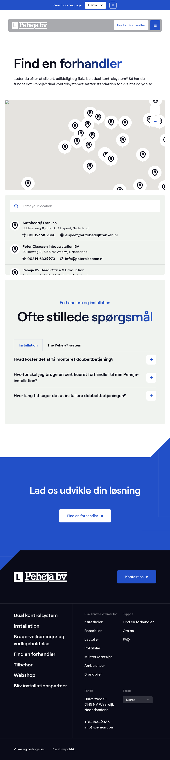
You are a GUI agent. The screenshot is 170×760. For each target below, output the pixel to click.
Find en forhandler (34, 654)
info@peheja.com (99, 727)
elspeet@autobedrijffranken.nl (91, 235)
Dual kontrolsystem (36, 615)
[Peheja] (29, 25)
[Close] (113, 5)
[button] (95, 5)
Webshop (24, 675)
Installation (26, 626)
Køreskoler (93, 622)
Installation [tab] (28, 345)
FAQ (126, 639)
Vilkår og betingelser (29, 749)
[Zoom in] (155, 110)
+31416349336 (97, 722)
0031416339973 (41, 258)
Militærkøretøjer (98, 657)
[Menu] (155, 25)
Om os (128, 630)
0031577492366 (41, 235)
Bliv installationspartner (40, 686)
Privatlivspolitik (63, 749)
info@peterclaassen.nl (84, 258)
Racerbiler (93, 630)
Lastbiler (91, 639)
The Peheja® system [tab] (64, 345)
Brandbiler (93, 674)
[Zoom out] (155, 122)
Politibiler (92, 648)
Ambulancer (94, 665)
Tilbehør (23, 665)
